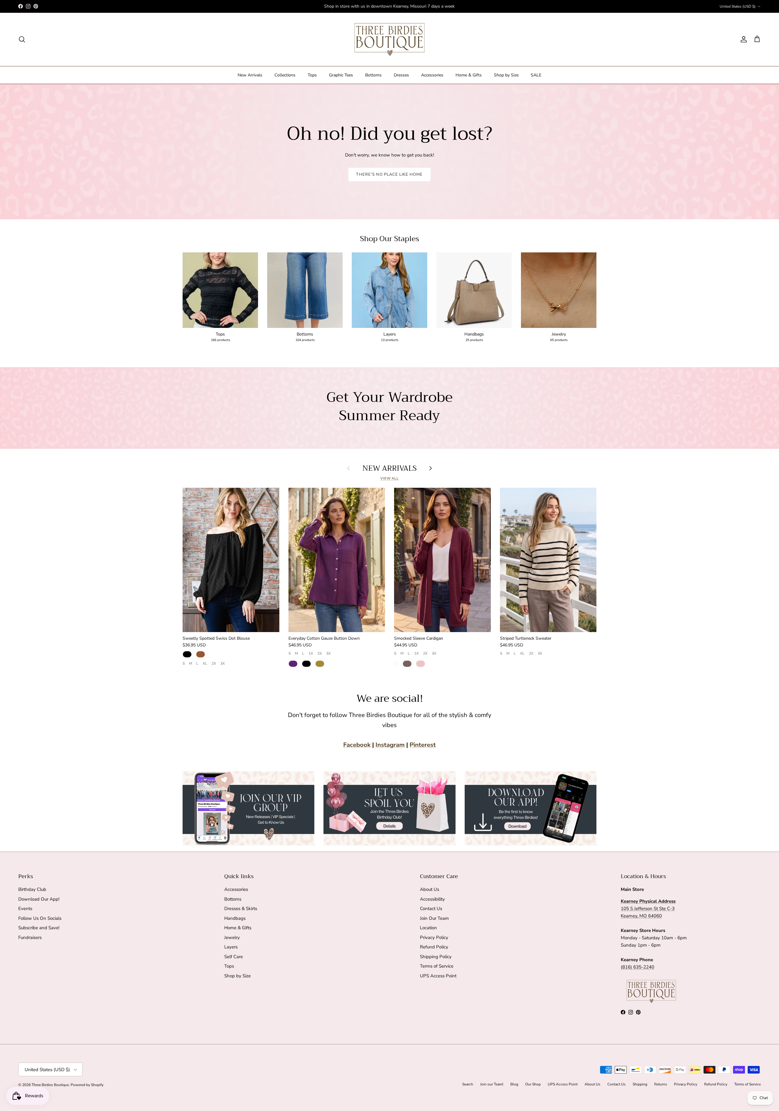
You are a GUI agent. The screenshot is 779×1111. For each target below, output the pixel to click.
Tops (312, 75)
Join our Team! (491, 1084)
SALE (536, 75)
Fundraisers (30, 937)
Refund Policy (434, 947)
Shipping (640, 1084)
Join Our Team (434, 918)
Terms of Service (436, 966)
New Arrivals (250, 75)
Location (428, 928)
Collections (284, 75)
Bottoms (373, 75)
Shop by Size (506, 75)
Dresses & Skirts (240, 908)
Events (25, 908)
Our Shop (533, 1084)
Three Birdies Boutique (50, 1084)
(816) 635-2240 (637, 967)
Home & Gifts (469, 75)
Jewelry (232, 937)
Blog (514, 1084)
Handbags (235, 918)
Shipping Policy (436, 957)
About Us (429, 889)
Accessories (432, 75)
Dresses (401, 75)
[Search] (22, 39)
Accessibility (432, 899)
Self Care (233, 957)
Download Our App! (38, 899)
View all (389, 478)
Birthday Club (32, 889)
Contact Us (431, 908)
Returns (660, 1084)
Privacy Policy (434, 937)
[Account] (742, 39)
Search (467, 1084)
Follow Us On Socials (39, 918)
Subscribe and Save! (38, 928)
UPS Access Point (438, 976)
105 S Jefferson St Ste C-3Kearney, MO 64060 (648, 908)
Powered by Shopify (87, 1084)
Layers (231, 947)
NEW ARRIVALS (389, 468)
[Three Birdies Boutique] (389, 39)
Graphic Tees (341, 75)
